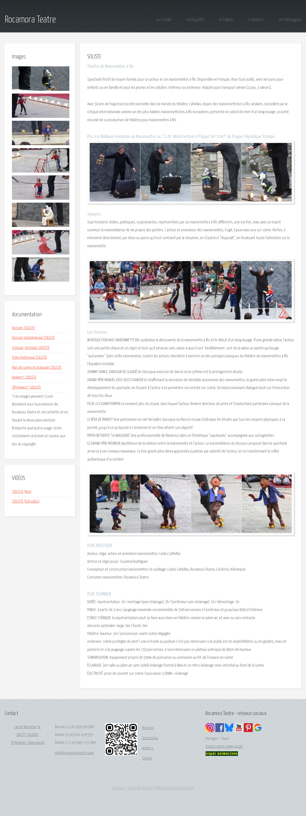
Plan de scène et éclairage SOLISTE (36, 368)
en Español (195, 19)
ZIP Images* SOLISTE (26, 387)
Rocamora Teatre (30, 19)
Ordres (147, 759)
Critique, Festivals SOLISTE (30, 348)
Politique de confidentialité (174, 788)
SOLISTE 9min (21, 492)
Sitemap (118, 788)
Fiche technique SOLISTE (29, 358)
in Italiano (255, 19)
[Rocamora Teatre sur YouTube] (238, 731)
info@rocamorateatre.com (74, 753)
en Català (164, 19)
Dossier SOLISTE (23, 328)
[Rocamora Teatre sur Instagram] (210, 731)
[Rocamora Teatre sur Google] (257, 731)
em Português (290, 19)
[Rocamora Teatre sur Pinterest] (248, 731)
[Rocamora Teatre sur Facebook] (219, 731)
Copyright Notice (140, 788)
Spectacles (150, 738)
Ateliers (147, 748)
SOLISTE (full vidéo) (25, 502)
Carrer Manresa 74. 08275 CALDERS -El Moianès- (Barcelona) (27, 735)
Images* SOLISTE (24, 377)
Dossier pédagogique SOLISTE (33, 338)
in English (226, 19)
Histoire (148, 728)
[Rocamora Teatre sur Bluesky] (229, 731)
